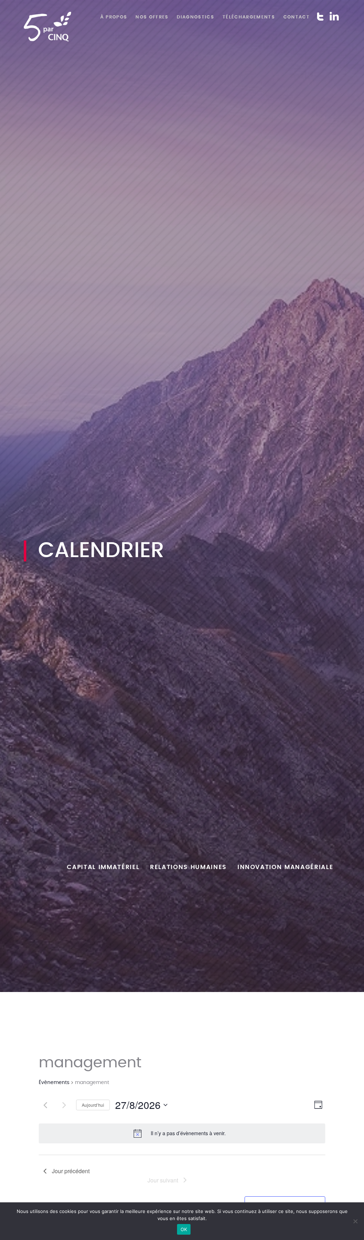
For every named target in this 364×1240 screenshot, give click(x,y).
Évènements (54, 1082)
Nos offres (151, 17)
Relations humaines (188, 867)
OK (184, 1229)
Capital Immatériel (103, 867)
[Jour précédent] (45, 1105)
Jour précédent (71, 1171)
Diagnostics (195, 17)
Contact (296, 17)
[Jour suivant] (64, 1105)
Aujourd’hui (93, 1105)
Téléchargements (249, 17)
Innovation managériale (285, 867)
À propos (113, 17)
